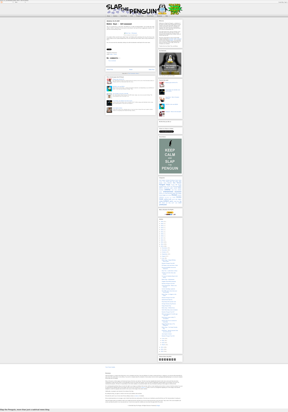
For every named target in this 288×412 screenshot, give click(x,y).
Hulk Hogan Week (177, 181)
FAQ (166, 16)
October (164, 252)
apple (172, 188)
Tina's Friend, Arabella (110, 367)
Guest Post (169, 181)
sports (172, 201)
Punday (173, 184)
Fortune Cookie (162, 181)
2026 (162, 221)
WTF (180, 186)
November (164, 250)
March (163, 344)
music (161, 199)
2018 (162, 235)
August (164, 256)
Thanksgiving (176, 186)
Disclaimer (159, 16)
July (163, 258)
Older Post (151, 69)
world (179, 202)
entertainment (169, 192)
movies (115, 54)
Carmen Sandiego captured (168, 288)
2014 (162, 244)
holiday (179, 193)
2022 (162, 229)
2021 (162, 231)
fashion (161, 193)
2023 (162, 227)
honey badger (162, 195)
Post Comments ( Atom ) (133, 73)
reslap (161, 201)
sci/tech (166, 201)
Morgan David (163, 182)
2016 (162, 240)
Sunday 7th (165, 186)
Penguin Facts (140, 16)
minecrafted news (168, 197)
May (163, 340)
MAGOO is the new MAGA (118, 86)
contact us (143, 387)
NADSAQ (170, 182)
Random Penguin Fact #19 (168, 283)
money (174, 197)
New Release (177, 183)
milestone (162, 197)
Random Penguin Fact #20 (168, 263)
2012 (162, 347)
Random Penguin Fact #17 (168, 312)
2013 (162, 246)
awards (176, 188)
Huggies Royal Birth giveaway (169, 281)
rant (176, 199)
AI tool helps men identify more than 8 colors (122, 100)
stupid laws (177, 201)
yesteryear (163, 205)
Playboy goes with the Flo (118, 79)
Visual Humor (150, 16)
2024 (162, 225)
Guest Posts (124, 16)
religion (179, 199)
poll (170, 199)
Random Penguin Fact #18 (168, 297)
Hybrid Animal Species (167, 299)
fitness (164, 193)
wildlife (176, 202)
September (165, 254)
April (163, 342)
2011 (162, 349)
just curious (169, 195)
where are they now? (168, 202)
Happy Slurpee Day (166, 305)
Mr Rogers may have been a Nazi (170, 265)
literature (179, 195)
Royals (179, 184)
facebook (171, 38)
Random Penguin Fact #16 (168, 336)
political (166, 199)
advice (161, 188)
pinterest (179, 38)
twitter (175, 38)
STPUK (161, 186)
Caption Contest (166, 180)
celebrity (168, 190)
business (161, 189)
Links (131, 16)
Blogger (158, 405)
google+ (171, 40)
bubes (111, 54)
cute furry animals (176, 189)
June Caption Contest (117, 108)
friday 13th (175, 193)
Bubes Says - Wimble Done (168, 307)
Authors (115, 16)
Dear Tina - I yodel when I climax (169, 270)
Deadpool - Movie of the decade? (173, 111)
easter (161, 191)
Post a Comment (112, 60)
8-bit (160, 180)
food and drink (169, 193)
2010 (162, 351)
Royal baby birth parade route (169, 301)
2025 (162, 223)
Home (108, 16)
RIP (177, 184)
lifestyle (175, 195)
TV (169, 186)
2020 (162, 233)
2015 (162, 242)
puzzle (173, 199)
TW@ (171, 186)
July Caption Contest (167, 334)
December (164, 248)
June (163, 338)
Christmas (172, 180)
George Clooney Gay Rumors (169, 303)
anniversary (167, 188)
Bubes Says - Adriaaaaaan (168, 279)
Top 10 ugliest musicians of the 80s (120, 93)
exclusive (178, 192)
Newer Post (110, 69)
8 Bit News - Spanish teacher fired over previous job (170, 331)
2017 (162, 238)
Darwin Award (178, 180)
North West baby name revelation (170, 309)
